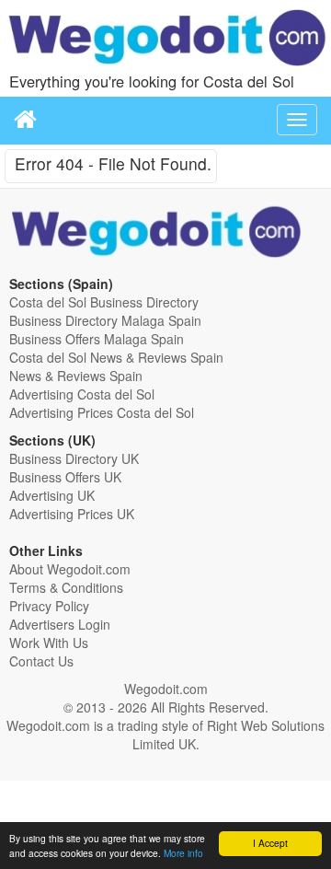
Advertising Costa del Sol (81, 394)
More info (183, 853)
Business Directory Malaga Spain (105, 320)
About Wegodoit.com (70, 569)
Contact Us (41, 661)
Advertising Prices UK (71, 513)
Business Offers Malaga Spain (96, 339)
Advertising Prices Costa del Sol (101, 412)
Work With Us (48, 642)
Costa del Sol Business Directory (104, 302)
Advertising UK (52, 495)
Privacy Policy (49, 606)
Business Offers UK (65, 477)
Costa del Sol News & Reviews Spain (116, 357)
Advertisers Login (59, 624)
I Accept (270, 843)
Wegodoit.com (166, 688)
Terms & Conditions (66, 587)
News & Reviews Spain (76, 375)
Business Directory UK (74, 458)
